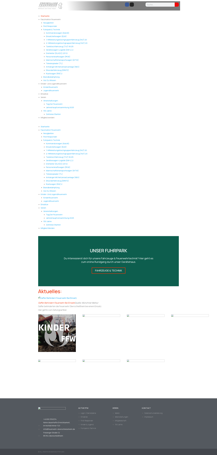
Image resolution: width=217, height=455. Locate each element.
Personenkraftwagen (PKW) (58, 56)
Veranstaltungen (50, 100)
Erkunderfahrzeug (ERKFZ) (57, 70)
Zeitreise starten (53, 114)
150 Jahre (47, 110)
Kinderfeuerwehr (50, 87)
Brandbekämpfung (51, 77)
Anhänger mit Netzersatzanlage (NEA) (62, 66)
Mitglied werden (48, 117)
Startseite (45, 16)
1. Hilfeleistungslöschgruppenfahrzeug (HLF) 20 (66, 39)
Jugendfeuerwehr (51, 90)
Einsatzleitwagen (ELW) (56, 36)
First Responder (50, 26)
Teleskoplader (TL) (54, 63)
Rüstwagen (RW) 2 (54, 73)
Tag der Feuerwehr (54, 104)
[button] (108, 123)
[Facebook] (127, 5)
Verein (43, 97)
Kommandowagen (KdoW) (57, 33)
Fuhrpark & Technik (51, 29)
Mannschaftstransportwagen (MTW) (62, 60)
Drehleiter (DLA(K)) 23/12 (57, 53)
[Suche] (177, 5)
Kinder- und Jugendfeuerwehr (54, 83)
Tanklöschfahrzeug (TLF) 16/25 (59, 46)
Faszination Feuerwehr (51, 19)
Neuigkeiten (48, 22)
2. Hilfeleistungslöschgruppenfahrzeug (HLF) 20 (66, 43)
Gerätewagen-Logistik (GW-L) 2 (59, 50)
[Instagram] (132, 5)
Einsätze (44, 94)
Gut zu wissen (49, 80)
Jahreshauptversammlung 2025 (60, 107)
